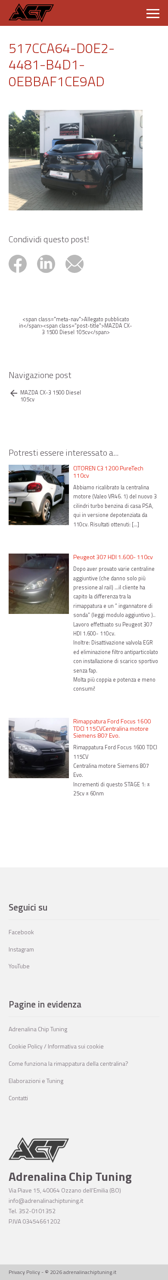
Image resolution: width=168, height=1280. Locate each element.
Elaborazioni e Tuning (36, 1080)
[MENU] (152, 12)
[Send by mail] (79, 274)
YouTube (19, 965)
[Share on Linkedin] (51, 274)
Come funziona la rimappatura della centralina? (68, 1063)
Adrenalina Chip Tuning (38, 1028)
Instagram (21, 949)
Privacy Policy (24, 1272)
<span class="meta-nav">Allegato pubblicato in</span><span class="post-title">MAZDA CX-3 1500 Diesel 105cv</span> (75, 325)
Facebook (21, 931)
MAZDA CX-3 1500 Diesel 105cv (50, 395)
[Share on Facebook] (23, 274)
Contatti (18, 1097)
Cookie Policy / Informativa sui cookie (56, 1046)
